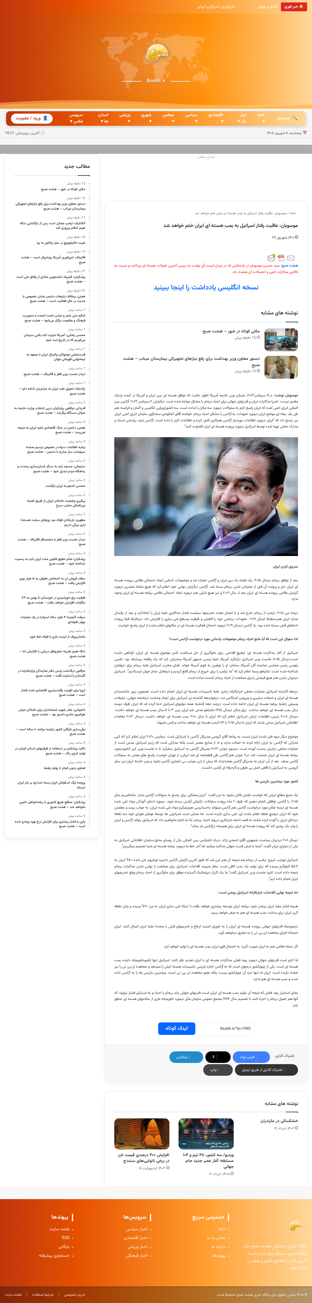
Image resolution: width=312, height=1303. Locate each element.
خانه (293, 213)
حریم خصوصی (74, 1295)
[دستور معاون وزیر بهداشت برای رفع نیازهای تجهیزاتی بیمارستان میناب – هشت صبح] (281, 367)
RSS (65, 1238)
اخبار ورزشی (137, 1247)
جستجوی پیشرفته (54, 1256)
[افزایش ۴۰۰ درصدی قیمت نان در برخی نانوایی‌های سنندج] (141, 1133)
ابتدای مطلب (206, 157)
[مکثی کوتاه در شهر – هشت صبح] (281, 339)
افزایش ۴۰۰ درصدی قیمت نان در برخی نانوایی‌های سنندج (143, 1158)
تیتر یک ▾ (242, 118)
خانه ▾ (261, 118)
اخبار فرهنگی (136, 1256)
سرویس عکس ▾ (76, 118)
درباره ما (218, 1247)
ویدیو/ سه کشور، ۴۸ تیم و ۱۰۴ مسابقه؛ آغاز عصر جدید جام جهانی (208, 1161)
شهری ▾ (146, 118)
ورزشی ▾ (124, 118)
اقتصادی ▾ (215, 118)
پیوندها (219, 1256)
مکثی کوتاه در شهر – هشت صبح (231, 331)
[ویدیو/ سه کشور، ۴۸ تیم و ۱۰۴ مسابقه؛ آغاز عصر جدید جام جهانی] (206, 1133)
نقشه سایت (59, 1229)
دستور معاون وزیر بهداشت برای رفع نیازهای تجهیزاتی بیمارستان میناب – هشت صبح (191, 362)
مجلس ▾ (168, 118)
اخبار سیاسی (136, 1229)
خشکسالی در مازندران (279, 1121)
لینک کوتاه (177, 1028)
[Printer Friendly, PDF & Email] (281, 258)
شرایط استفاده (42, 1295)
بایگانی (63, 1247)
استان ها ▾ (103, 118)
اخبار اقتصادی (135, 1238)
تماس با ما (216, 1238)
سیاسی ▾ (191, 118)
